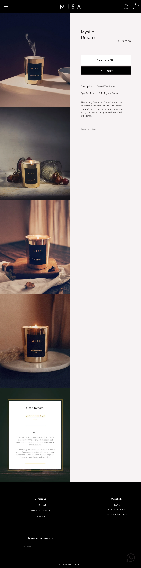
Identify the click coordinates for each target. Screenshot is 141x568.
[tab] (86, 87)
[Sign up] (44, 547)
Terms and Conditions (116, 514)
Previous (85, 129)
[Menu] (6, 6)
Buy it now (106, 71)
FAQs (117, 505)
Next (93, 129)
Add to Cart (106, 59)
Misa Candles (74, 564)
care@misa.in (40, 505)
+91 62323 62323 (40, 510)
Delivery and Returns (116, 509)
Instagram (40, 516)
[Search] (126, 7)
